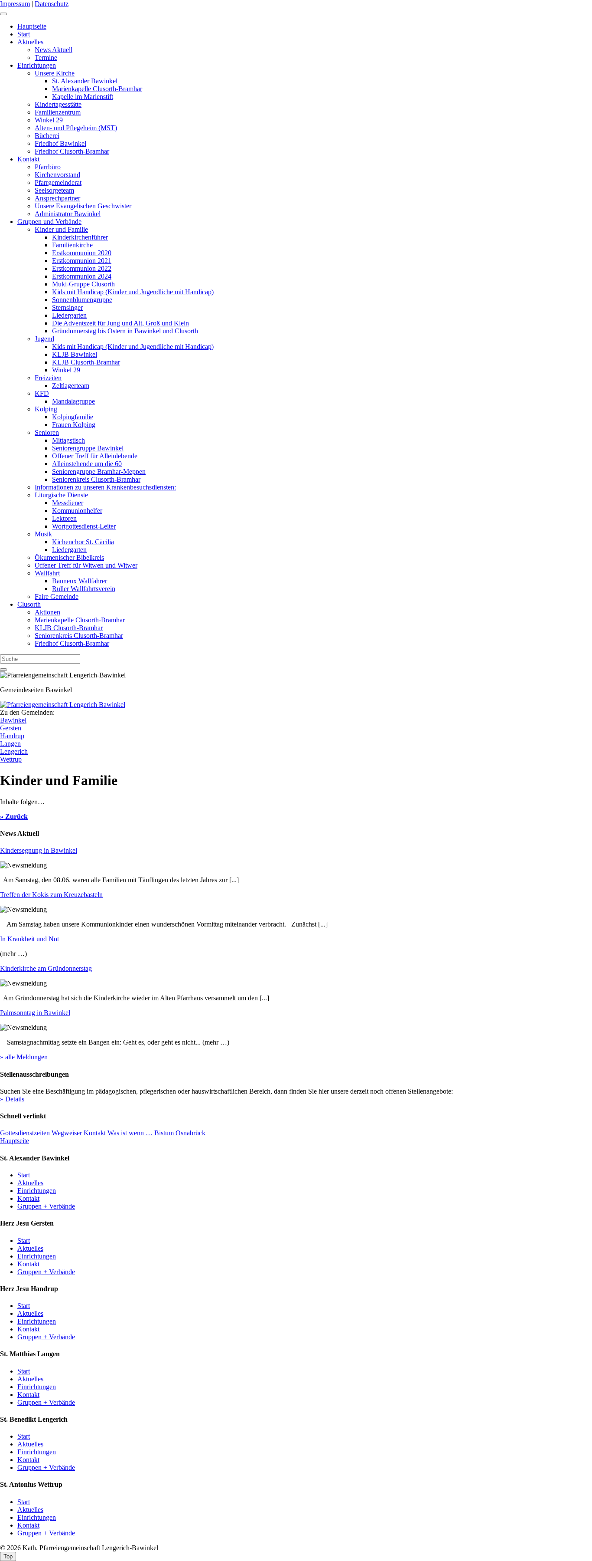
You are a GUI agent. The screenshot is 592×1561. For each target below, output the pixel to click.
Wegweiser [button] (67, 1133)
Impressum (15, 3)
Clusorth (29, 604)
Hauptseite (31, 26)
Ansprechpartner (57, 198)
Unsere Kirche (55, 73)
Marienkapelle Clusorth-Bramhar (97, 88)
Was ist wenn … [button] (130, 1133)
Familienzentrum (58, 112)
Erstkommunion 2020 (81, 252)
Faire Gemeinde (56, 596)
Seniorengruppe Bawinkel (88, 448)
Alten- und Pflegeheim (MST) (76, 127)
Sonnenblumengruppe (82, 299)
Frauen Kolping (73, 424)
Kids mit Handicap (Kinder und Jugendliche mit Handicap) (133, 292)
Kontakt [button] (95, 1133)
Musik (43, 534)
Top (8, 1556)
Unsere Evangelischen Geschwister (83, 206)
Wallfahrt (47, 573)
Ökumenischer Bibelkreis (69, 557)
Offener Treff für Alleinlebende (94, 456)
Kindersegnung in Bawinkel (38, 850)
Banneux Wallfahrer (79, 581)
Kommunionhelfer (77, 510)
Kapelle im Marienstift (82, 96)
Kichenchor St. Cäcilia (83, 542)
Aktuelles (30, 42)
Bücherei (47, 135)
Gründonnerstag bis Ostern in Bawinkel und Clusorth (125, 331)
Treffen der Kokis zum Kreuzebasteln (51, 894)
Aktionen (47, 612)
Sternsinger (67, 307)
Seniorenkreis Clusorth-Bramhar (96, 479)
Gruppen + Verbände (46, 1206)
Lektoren (64, 518)
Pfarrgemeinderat (58, 182)
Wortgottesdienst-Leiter (84, 526)
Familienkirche (72, 245)
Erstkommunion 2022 (81, 268)
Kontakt (28, 159)
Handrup (12, 735)
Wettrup (11, 759)
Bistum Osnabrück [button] (179, 1133)
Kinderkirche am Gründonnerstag (46, 968)
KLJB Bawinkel (74, 354)
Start (23, 34)
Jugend (44, 338)
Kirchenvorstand (57, 174)
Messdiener (67, 502)
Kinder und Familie (61, 229)
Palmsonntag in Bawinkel (35, 1012)
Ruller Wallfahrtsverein (83, 588)
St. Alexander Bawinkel (84, 81)
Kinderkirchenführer (80, 237)
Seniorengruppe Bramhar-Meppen (99, 471)
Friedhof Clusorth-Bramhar (72, 151)
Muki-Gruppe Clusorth (83, 284)
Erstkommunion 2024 (81, 276)
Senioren (47, 432)
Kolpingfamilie (72, 417)
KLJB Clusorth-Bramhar (86, 362)
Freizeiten (48, 377)
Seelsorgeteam (54, 190)
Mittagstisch (68, 440)
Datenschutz (51, 3)
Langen (10, 743)
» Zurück (14, 816)
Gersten (10, 728)
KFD (42, 393)
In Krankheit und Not (29, 939)
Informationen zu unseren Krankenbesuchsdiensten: (105, 487)
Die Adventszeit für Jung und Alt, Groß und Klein (120, 323)
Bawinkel (13, 720)
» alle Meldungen (24, 1057)
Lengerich (14, 751)
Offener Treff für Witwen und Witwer (86, 565)
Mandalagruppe (73, 401)
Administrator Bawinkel (68, 213)
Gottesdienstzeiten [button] (25, 1133)
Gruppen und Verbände (49, 221)
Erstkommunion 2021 (81, 260)
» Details (12, 1099)
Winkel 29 (49, 120)
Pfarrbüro (48, 167)
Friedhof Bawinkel (60, 143)
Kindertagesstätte (58, 104)
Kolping (46, 409)
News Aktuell (53, 49)
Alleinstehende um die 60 (87, 463)
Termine (46, 57)
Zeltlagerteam (70, 385)
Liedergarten (69, 315)
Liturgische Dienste (61, 495)
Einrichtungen (36, 65)
